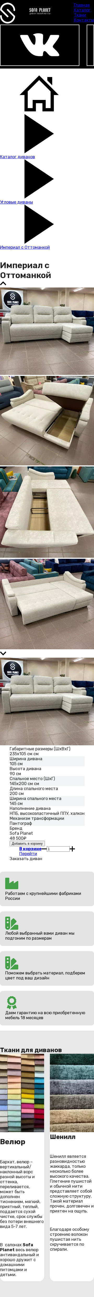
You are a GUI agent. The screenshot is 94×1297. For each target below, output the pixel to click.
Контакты (84, 20)
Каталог (82, 10)
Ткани (80, 15)
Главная (82, 5)
